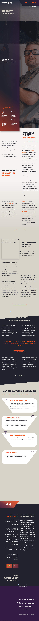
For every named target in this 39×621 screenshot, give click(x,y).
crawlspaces (10, 203)
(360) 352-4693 (32, 6)
